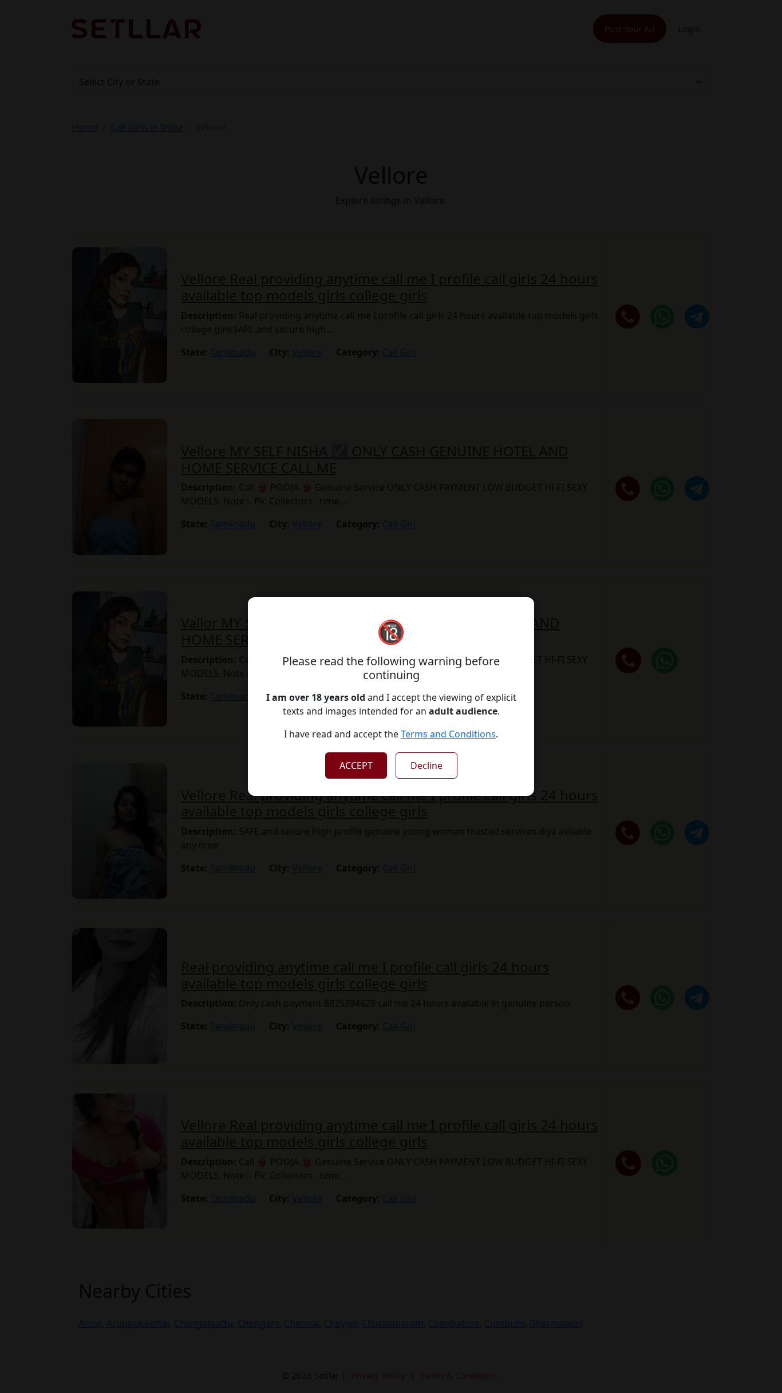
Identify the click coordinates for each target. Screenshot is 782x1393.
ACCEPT (356, 765)
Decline (426, 765)
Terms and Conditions (448, 734)
